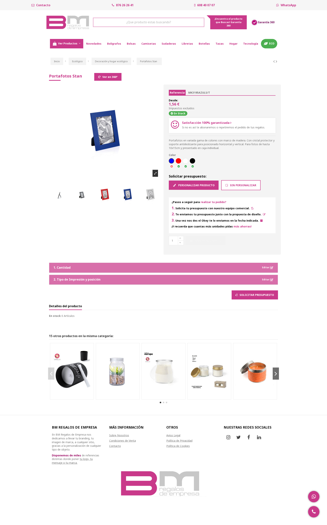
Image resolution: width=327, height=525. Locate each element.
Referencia (177, 92)
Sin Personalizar (242, 185)
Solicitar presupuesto (256, 295)
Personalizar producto (196, 185)
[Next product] (276, 61)
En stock (55, 316)
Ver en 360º (110, 77)
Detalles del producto (65, 306)
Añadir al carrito (208, 240)
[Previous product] (274, 61)
